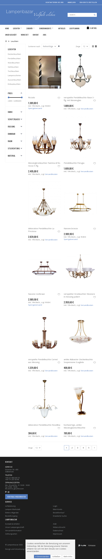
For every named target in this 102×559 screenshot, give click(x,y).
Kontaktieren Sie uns (55, 2)
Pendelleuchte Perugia (74, 163)
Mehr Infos (68, 556)
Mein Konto (57, 509)
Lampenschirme (14, 75)
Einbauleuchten (14, 84)
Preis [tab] (10, 93)
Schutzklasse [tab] (14, 119)
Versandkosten (87, 109)
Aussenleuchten (14, 80)
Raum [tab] (10, 141)
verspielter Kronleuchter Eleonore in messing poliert (79, 295)
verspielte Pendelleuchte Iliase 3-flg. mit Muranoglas (79, 99)
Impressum (57, 534)
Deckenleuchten (14, 54)
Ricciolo (31, 97)
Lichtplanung (10, 506)
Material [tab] (11, 155)
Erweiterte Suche (60, 516)
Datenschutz (58, 530)
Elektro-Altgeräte (12, 512)
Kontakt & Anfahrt (12, 524)
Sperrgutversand (35, 108)
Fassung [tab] (11, 126)
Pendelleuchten (14, 58)
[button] (59, 98)
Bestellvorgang (11, 516)
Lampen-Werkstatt (12, 509)
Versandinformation (13, 530)
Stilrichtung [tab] (14, 148)
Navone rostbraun (36, 294)
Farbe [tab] (10, 111)
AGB (54, 524)
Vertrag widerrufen (16, 496)
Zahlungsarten (11, 534)
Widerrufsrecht (59, 527)
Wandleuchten (14, 63)
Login (55, 506)
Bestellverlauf (58, 512)
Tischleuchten (13, 71)
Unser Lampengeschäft (14, 527)
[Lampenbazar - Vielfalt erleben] (30, 14)
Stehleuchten (13, 67)
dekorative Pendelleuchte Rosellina (44, 425)
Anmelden (72, 2)
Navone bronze (71, 228)
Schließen (56, 556)
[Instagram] (9, 492)
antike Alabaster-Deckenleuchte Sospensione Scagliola (78, 360)
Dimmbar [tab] (11, 133)
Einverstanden (43, 556)
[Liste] (96, 46)
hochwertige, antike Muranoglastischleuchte (74, 426)
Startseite (6, 41)
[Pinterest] (6, 492)
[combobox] (82, 15)
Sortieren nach (34, 46)
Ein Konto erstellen (88, 2)
